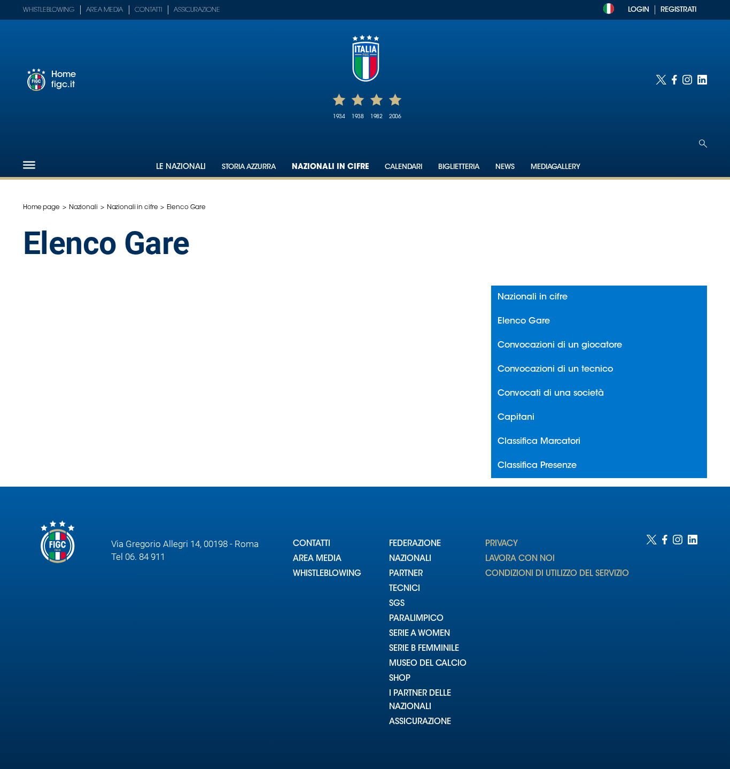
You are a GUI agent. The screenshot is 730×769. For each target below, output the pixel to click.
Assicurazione (197, 10)
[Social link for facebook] (674, 79)
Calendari (403, 167)
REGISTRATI (678, 9)
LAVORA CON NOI (520, 559)
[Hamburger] (29, 165)
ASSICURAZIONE (420, 722)
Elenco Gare (524, 321)
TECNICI (404, 589)
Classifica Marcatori (539, 441)
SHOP (399, 679)
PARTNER (406, 574)
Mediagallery (555, 167)
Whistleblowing (48, 10)
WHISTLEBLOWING (327, 574)
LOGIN (638, 9)
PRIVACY (501, 544)
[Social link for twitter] (661, 79)
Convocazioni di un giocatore (560, 345)
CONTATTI (311, 544)
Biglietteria (458, 167)
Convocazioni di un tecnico (555, 369)
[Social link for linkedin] (702, 79)
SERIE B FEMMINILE (424, 649)
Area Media (104, 10)
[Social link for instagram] (687, 79)
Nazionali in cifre (330, 167)
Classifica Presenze (537, 466)
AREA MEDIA (317, 559)
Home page (41, 207)
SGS (397, 604)
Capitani (516, 417)
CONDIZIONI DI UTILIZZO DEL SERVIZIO (557, 574)
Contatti (148, 10)
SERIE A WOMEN (419, 634)
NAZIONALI (410, 559)
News (505, 167)
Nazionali (83, 207)
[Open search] (703, 144)
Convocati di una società (551, 393)
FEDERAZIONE (415, 544)
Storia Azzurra (249, 167)
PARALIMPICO (416, 619)
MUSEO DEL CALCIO (428, 664)
